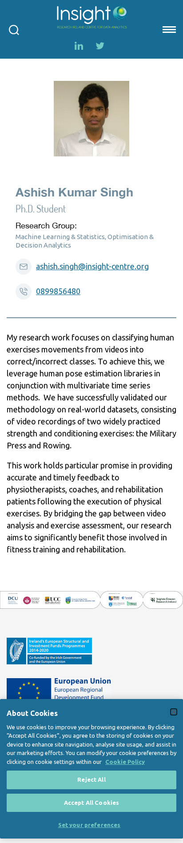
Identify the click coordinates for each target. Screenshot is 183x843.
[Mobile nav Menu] (168, 29)
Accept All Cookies (91, 802)
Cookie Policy (125, 762)
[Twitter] (100, 45)
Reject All (91, 779)
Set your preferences (89, 825)
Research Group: (46, 225)
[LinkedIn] (78, 45)
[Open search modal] (14, 29)
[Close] (173, 712)
